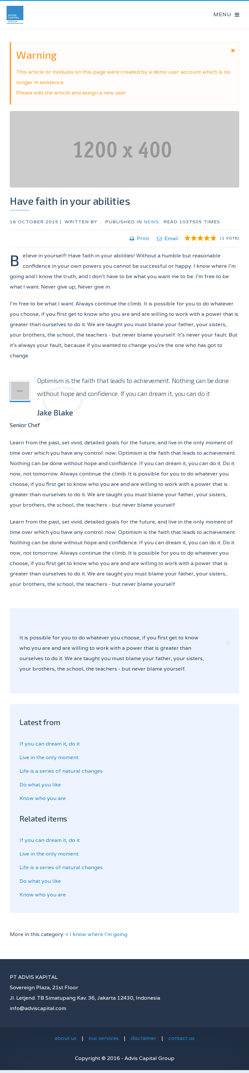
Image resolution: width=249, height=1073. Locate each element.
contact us (181, 1038)
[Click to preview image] (124, 149)
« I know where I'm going (96, 934)
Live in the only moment (48, 757)
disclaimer (143, 1038)
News (151, 222)
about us (65, 1038)
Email (171, 238)
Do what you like (40, 784)
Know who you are (42, 798)
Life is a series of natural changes (61, 771)
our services (104, 1038)
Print (143, 238)
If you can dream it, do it (49, 743)
